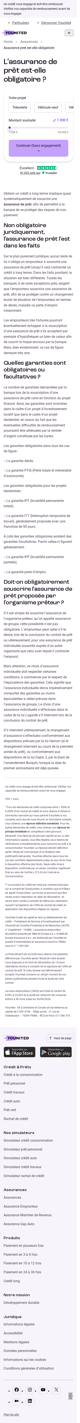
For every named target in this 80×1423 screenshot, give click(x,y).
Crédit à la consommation (23, 1075)
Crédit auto (12, 1101)
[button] (60, 120)
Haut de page (62, 1038)
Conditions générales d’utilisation (29, 1368)
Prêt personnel (14, 1083)
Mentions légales (16, 1342)
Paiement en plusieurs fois (24, 1246)
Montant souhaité (22, 120)
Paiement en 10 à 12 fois (22, 1263)
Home (8, 42)
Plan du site (11, 1414)
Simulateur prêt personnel (23, 1149)
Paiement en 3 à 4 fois (20, 1255)
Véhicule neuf (48, 107)
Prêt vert (10, 1110)
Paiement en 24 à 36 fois (22, 1272)
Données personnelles (20, 1351)
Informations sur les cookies (25, 1360)
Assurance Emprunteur (21, 1206)
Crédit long (12, 1281)
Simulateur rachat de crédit (24, 1176)
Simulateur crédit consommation (28, 1140)
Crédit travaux (14, 1092)
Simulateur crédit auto (20, 1158)
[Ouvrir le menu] (69, 33)
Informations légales (19, 1324)
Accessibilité (13, 1333)
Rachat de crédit (16, 1119)
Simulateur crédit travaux (22, 1167)
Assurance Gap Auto (19, 1224)
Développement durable (21, 1303)
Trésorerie (19, 107)
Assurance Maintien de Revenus (28, 1215)
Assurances (29, 42)
